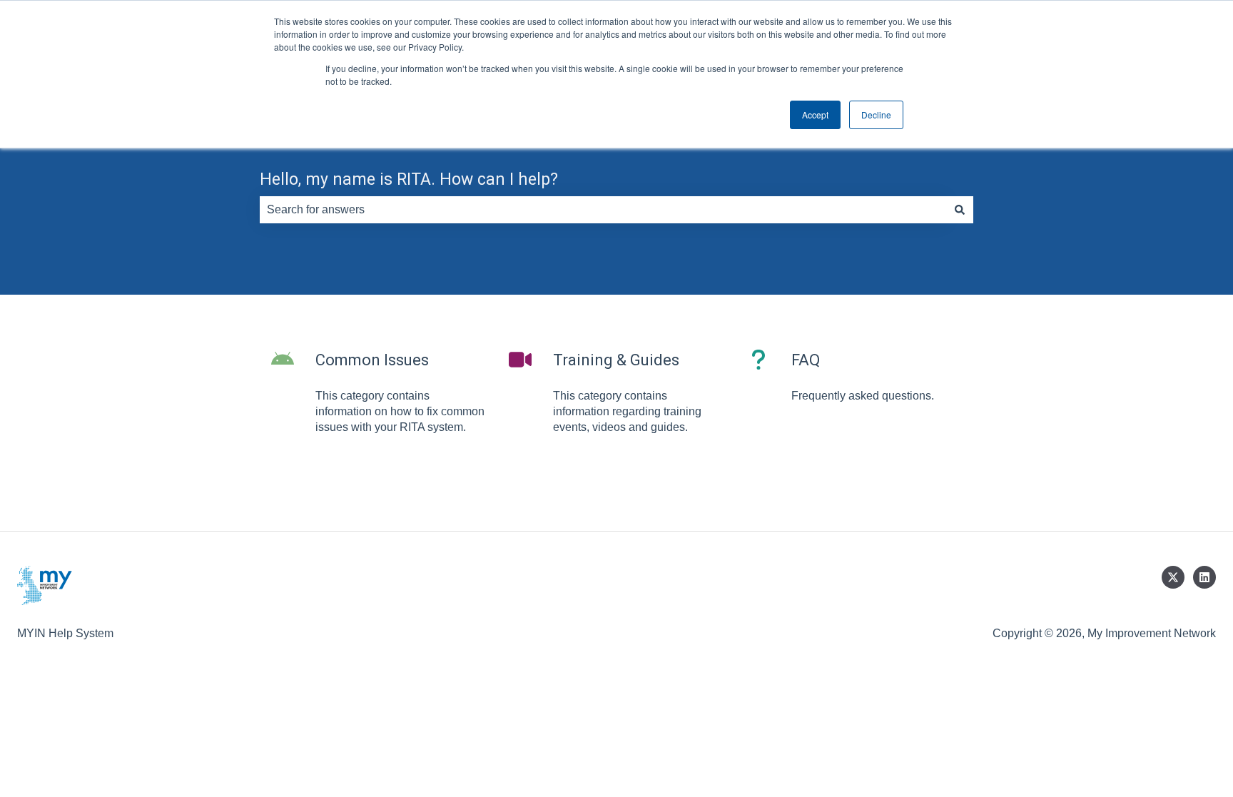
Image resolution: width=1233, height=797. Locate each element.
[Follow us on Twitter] (1173, 577)
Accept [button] (815, 114)
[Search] (959, 209)
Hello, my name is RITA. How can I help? (409, 179)
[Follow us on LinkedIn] (1204, 577)
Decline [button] (876, 114)
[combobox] (603, 209)
